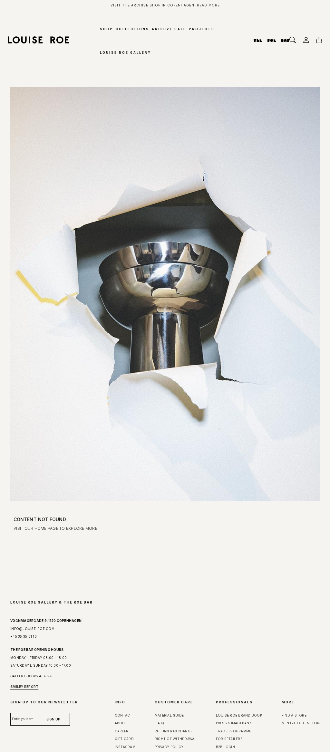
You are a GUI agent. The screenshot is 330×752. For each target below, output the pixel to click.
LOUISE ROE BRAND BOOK (239, 715)
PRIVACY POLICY (170, 747)
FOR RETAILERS (229, 739)
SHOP (106, 29)
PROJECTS (202, 29)
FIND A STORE (294, 715)
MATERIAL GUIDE (169, 715)
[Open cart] (321, 40)
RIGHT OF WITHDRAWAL (176, 739)
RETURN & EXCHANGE (174, 731)
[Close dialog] (143, 482)
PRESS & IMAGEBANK (234, 723)
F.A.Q (159, 723)
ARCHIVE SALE (169, 29)
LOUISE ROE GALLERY (125, 52)
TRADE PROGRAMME (233, 731)
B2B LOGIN (226, 747)
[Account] (307, 40)
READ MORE (208, 5)
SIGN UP (79, 635)
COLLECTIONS (132, 29)
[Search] (294, 40)
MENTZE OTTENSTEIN (301, 723)
